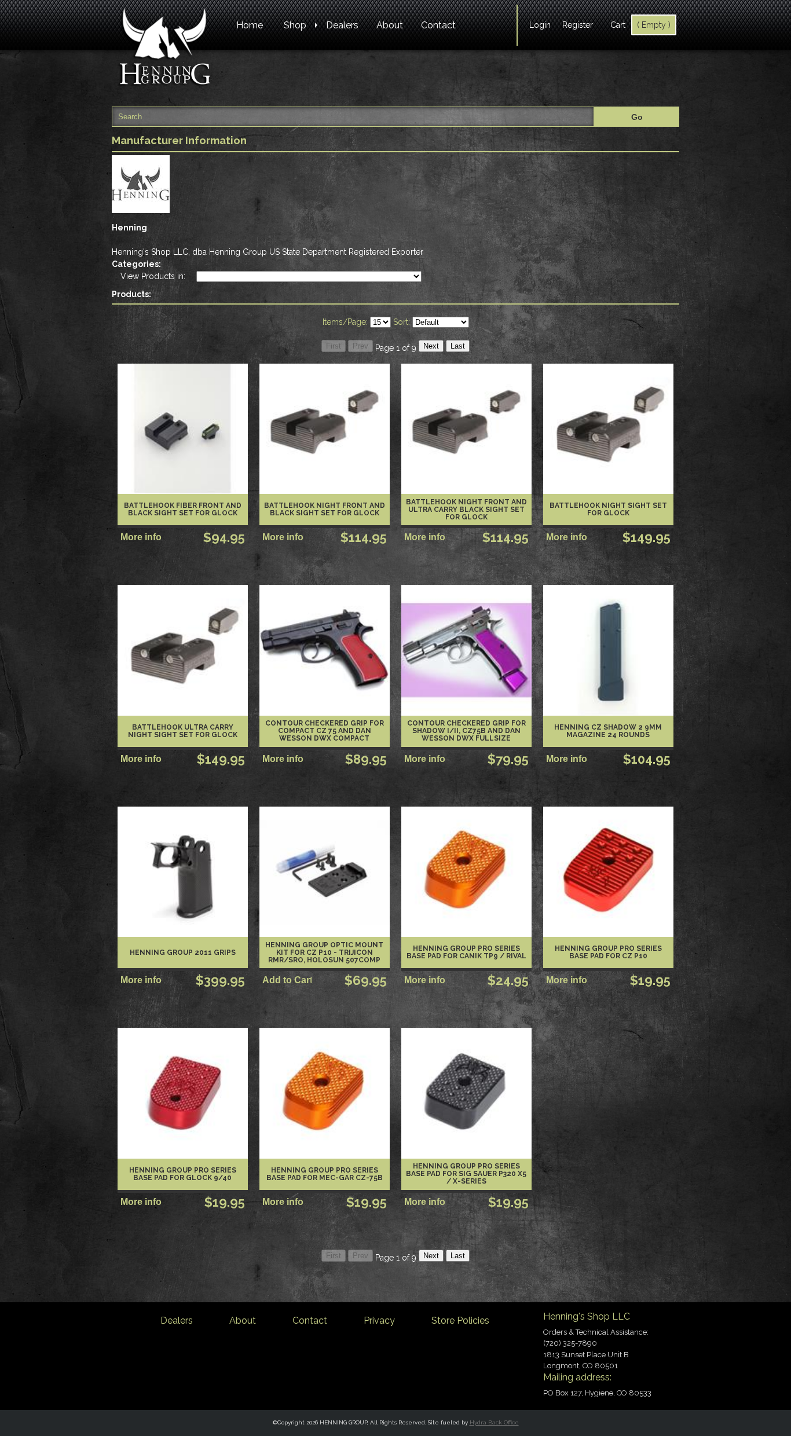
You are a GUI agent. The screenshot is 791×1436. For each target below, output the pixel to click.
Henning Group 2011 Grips (183, 952)
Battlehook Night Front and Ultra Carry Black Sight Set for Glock (466, 509)
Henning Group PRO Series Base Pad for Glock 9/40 (182, 1174)
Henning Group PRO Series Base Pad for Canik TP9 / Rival (466, 952)
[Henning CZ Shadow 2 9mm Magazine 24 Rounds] (608, 650)
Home (249, 25)
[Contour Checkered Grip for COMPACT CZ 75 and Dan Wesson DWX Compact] (324, 650)
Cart (617, 25)
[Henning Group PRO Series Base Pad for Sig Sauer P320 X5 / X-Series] (466, 1093)
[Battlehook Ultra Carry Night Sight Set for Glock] (183, 650)
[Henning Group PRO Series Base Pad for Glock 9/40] (183, 1093)
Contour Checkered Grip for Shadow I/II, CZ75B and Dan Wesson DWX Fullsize (466, 730)
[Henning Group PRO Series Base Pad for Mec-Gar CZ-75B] (324, 1093)
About (389, 25)
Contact (438, 25)
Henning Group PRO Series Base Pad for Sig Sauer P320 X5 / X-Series (466, 1173)
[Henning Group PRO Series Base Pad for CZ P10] (608, 872)
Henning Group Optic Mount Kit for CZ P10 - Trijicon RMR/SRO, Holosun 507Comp (324, 952)
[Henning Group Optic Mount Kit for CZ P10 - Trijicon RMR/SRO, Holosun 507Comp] (324, 872)
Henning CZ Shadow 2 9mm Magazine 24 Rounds (608, 731)
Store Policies (460, 1320)
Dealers (342, 25)
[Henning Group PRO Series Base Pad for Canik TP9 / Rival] (466, 872)
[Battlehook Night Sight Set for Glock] (608, 429)
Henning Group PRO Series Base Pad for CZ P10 (608, 952)
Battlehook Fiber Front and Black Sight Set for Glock (182, 509)
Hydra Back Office (494, 1422)
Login (540, 25)
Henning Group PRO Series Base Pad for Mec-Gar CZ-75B (324, 1174)
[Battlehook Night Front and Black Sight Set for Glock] (324, 429)
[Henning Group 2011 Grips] (183, 872)
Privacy (379, 1320)
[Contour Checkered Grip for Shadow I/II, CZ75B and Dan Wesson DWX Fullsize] (466, 650)
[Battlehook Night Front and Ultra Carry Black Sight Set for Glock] (466, 429)
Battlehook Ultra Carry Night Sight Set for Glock (182, 731)
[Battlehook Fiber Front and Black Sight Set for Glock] (183, 429)
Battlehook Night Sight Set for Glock (608, 509)
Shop (295, 25)
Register (577, 25)
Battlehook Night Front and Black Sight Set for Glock (324, 509)
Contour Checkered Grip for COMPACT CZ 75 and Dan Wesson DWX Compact (324, 730)
